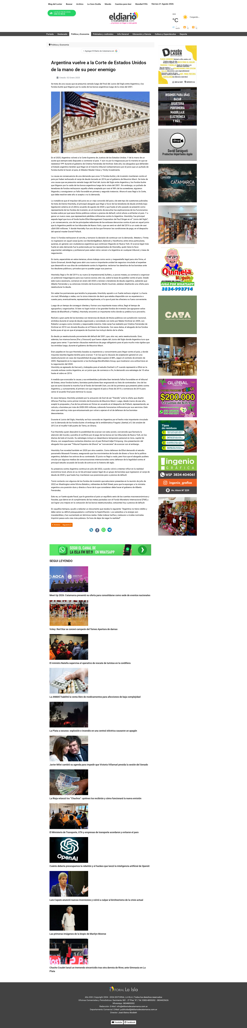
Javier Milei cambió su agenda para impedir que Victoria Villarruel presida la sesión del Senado (99, 764)
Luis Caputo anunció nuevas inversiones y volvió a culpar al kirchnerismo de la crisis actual (96, 900)
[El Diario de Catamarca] (123, 18)
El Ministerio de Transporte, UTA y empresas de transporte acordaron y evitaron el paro (94, 832)
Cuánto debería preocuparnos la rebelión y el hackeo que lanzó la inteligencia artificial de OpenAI (99, 866)
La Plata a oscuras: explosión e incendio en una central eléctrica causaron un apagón (93, 730)
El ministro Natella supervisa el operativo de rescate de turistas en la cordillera (90, 663)
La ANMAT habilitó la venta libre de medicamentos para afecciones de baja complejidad (95, 696)
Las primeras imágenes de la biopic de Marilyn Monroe (78, 933)
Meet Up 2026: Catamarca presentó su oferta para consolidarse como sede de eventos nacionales (100, 595)
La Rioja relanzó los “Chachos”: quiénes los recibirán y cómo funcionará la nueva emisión (95, 798)
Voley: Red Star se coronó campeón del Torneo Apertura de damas (83, 629)
